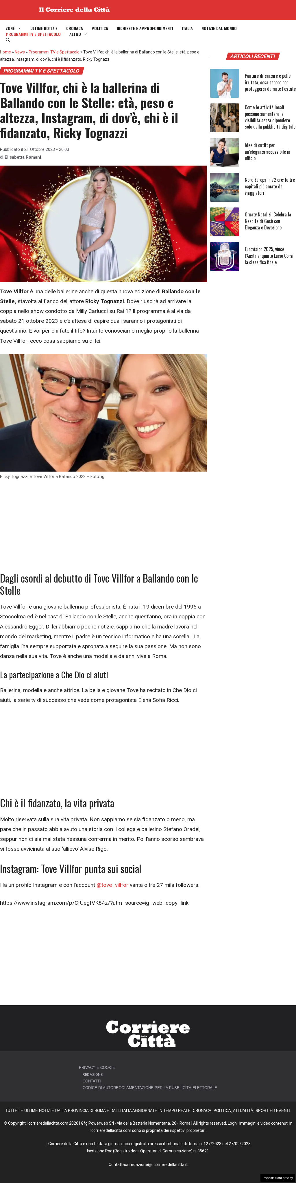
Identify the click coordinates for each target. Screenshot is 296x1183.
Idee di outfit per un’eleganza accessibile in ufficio (267, 152)
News (20, 52)
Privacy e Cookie (97, 1067)
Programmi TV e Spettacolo (33, 34)
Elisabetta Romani (23, 157)
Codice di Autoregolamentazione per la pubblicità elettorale (150, 1088)
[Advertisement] (103, 529)
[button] (7, 40)
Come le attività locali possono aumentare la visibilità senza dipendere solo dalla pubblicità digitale (270, 117)
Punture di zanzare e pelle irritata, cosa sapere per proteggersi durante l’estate (270, 82)
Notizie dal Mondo (219, 28)
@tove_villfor (112, 885)
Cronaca (74, 28)
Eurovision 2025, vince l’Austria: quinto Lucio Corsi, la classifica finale (269, 256)
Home (5, 52)
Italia (187, 28)
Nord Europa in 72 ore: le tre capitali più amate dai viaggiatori (270, 186)
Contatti (92, 1081)
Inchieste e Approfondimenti (145, 28)
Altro (75, 34)
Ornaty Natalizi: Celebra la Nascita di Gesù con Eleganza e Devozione (268, 221)
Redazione (93, 1074)
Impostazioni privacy (278, 1178)
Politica (100, 28)
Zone (10, 28)
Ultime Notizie (44, 28)
